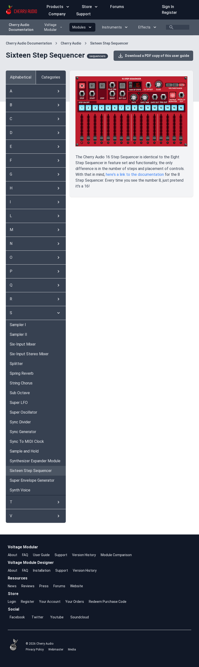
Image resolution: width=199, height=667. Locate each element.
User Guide (41, 555)
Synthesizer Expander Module (35, 461)
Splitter (16, 363)
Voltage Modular (50, 27)
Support (83, 14)
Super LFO (19, 402)
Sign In (168, 6)
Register (169, 12)
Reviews (27, 586)
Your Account (49, 602)
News (12, 586)
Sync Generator (23, 431)
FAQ (25, 555)
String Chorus (21, 383)
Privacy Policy (35, 649)
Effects (144, 27)
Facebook (17, 617)
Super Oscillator (23, 412)
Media (72, 649)
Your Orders (74, 602)
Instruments (112, 27)
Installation (41, 570)
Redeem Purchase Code (107, 602)
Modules (79, 27)
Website (76, 586)
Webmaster (55, 649)
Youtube (57, 617)
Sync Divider (20, 422)
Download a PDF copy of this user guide (156, 56)
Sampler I (18, 324)
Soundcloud (79, 617)
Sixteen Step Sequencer (109, 43)
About (12, 555)
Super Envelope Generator (32, 480)
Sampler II (18, 334)
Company (57, 14)
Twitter (37, 617)
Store (87, 6)
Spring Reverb (21, 373)
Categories (50, 77)
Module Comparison (116, 555)
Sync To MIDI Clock (27, 441)
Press (44, 586)
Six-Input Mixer (23, 344)
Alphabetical (20, 77)
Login (12, 602)
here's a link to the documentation (135, 174)
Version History (84, 555)
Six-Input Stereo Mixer (29, 354)
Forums (117, 6)
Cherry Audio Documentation (21, 27)
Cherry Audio (71, 43)
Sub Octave (20, 393)
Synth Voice (20, 490)
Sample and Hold (24, 451)
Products (55, 6)
